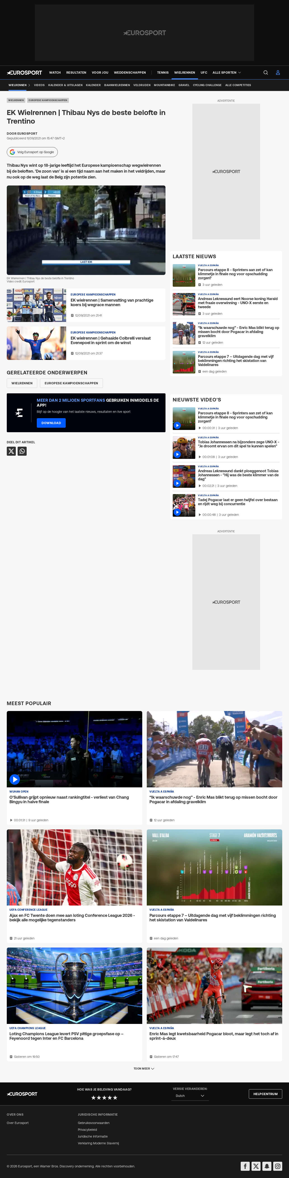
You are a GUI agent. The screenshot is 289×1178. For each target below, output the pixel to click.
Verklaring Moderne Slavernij (98, 1143)
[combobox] (190, 1096)
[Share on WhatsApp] (22, 451)
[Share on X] (11, 451)
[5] (115, 1097)
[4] (109, 1097)
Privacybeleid (87, 1129)
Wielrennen (16, 100)
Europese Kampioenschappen (48, 100)
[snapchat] (266, 1166)
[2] (99, 1097)
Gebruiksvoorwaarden (94, 1123)
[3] (104, 1097)
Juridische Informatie (93, 1136)
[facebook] (245, 1166)
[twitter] (256, 1166)
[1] (93, 1097)
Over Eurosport (18, 1123)
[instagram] (277, 1166)
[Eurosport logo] (24, 72)
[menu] (265, 72)
